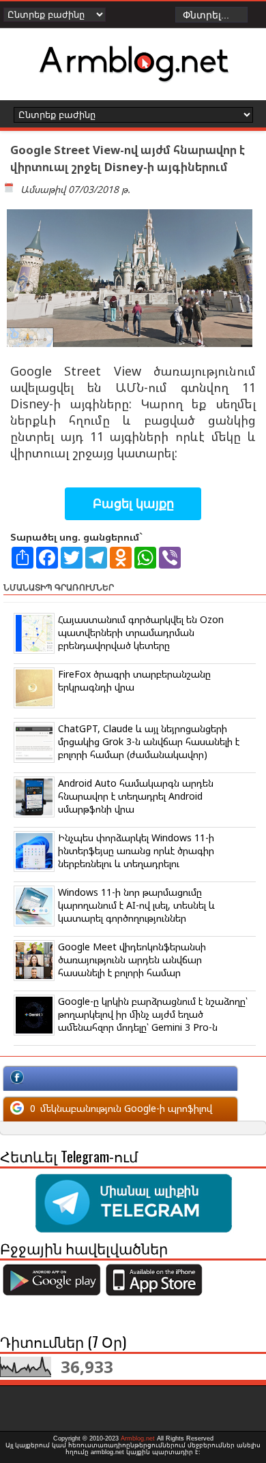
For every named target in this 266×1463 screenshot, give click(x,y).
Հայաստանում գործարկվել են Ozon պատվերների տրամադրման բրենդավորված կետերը (141, 632)
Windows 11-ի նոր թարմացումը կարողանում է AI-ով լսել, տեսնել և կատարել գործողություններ (136, 905)
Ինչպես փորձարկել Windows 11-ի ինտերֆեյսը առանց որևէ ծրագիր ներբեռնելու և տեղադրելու (136, 850)
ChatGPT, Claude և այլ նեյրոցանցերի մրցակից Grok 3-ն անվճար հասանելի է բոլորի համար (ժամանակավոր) (148, 741)
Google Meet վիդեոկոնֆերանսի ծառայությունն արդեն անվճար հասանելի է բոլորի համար (132, 959)
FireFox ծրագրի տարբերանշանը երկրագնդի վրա (134, 680)
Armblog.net (138, 1438)
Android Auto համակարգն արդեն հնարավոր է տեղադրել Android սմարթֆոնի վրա (135, 795)
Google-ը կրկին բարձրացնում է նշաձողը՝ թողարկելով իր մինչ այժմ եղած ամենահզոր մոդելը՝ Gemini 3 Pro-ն (153, 1014)
